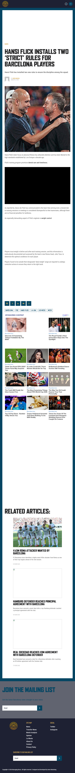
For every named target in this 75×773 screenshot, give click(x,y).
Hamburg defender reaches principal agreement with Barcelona (34, 583)
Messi (50, 310)
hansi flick (25, 310)
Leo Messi (42, 310)
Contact (29, 744)
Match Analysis (31, 733)
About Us (29, 741)
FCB (17, 310)
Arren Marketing (52, 769)
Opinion (29, 735)
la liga (33, 310)
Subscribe (39, 688)
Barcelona (9, 310)
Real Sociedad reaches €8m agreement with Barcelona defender (35, 633)
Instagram (53, 730)
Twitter (52, 727)
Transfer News (31, 730)
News (6, 44)
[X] (12, 303)
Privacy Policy (31, 747)
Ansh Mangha (16, 78)
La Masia (29, 738)
